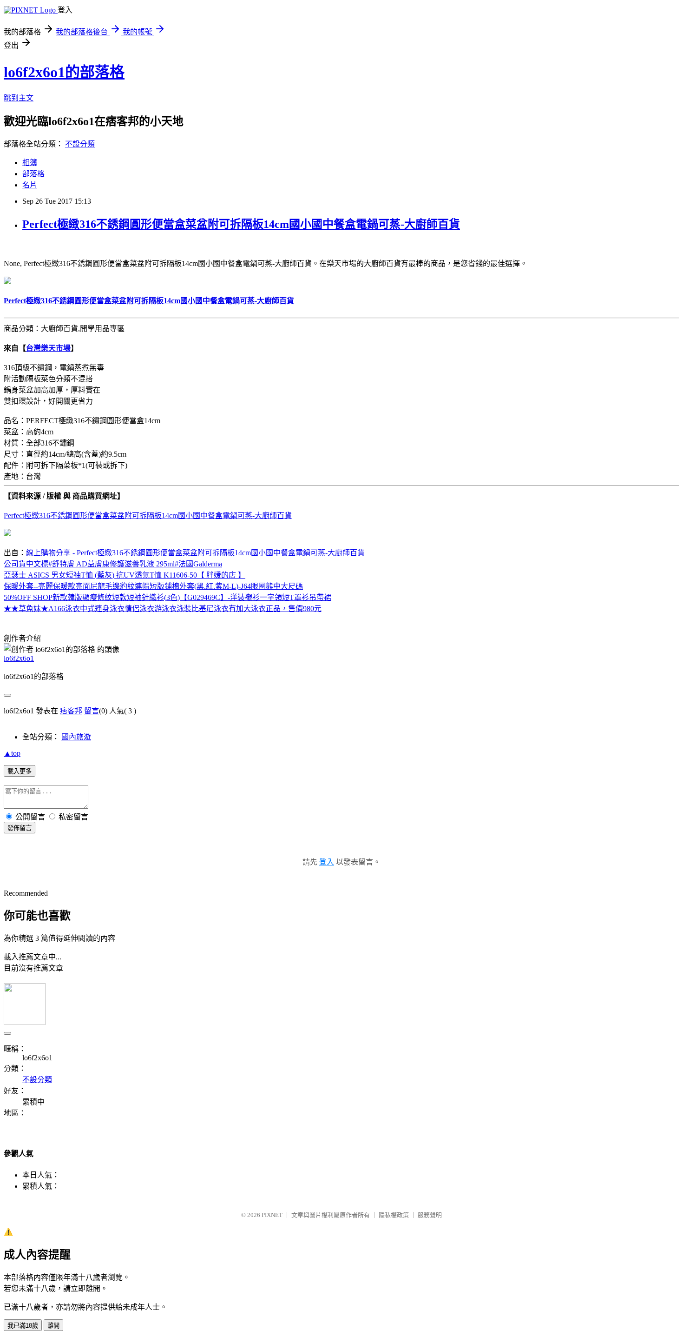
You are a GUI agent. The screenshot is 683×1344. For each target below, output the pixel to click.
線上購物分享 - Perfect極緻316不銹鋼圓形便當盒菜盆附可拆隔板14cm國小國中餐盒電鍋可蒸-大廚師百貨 (195, 553)
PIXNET (272, 1214)
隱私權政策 (394, 1214)
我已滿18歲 (22, 1325)
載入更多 (19, 771)
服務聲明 (430, 1214)
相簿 (29, 162)
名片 (29, 185)
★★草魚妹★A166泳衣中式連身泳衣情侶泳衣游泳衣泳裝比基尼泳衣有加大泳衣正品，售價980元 (163, 608)
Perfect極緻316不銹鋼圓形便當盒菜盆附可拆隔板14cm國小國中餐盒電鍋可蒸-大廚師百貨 (241, 224)
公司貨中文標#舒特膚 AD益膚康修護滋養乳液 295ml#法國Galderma (113, 564)
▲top (12, 753)
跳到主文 (18, 98)
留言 (91, 711)
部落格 (33, 174)
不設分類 (80, 144)
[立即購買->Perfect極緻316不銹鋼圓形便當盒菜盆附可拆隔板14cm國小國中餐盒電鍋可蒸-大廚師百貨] (7, 282)
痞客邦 (71, 711)
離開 (53, 1325)
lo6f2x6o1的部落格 (64, 72)
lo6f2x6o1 (19, 658)
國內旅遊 (76, 737)
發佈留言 (19, 828)
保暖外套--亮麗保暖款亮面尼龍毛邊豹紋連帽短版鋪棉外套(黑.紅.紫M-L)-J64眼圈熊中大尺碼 (153, 586)
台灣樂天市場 (48, 348)
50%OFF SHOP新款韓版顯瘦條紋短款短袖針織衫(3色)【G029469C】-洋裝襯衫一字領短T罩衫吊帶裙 (167, 597)
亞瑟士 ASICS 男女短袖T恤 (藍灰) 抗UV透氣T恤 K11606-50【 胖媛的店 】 (124, 575)
